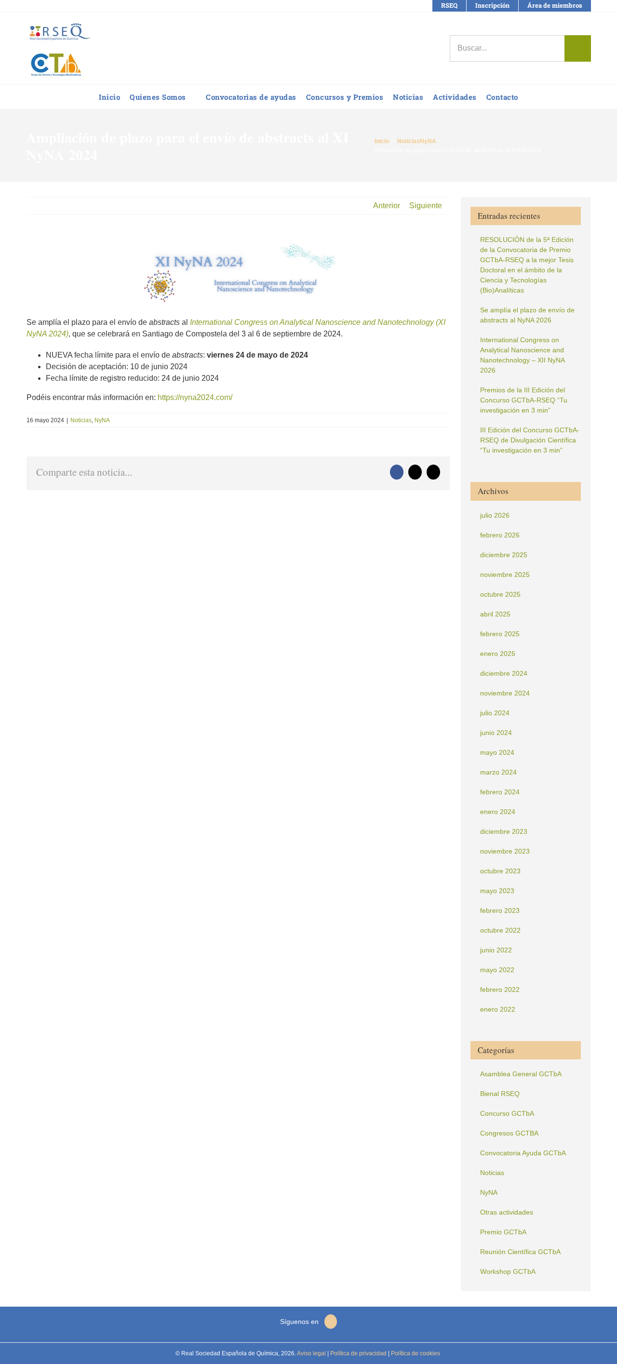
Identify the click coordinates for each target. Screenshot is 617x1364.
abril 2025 (495, 614)
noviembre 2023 (505, 851)
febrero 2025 (500, 634)
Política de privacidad (358, 1353)
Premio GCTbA (503, 1232)
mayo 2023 (497, 891)
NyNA (102, 420)
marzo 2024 (498, 772)
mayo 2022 (497, 970)
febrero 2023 (500, 910)
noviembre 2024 (505, 693)
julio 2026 (495, 515)
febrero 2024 (500, 792)
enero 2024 (497, 812)
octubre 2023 (500, 871)
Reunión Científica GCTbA (520, 1252)
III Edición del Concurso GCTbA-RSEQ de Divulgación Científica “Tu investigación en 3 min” (529, 440)
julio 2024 (495, 713)
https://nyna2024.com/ (195, 397)
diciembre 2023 (503, 831)
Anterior (386, 205)
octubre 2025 (500, 594)
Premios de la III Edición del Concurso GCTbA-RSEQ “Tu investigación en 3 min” (523, 400)
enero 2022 (497, 1009)
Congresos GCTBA (509, 1133)
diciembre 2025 (503, 555)
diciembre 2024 (503, 673)
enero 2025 (497, 653)
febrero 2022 (500, 989)
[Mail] (330, 1321)
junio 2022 (496, 950)
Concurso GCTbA (507, 1113)
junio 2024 (496, 732)
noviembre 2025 (505, 574)
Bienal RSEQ (500, 1093)
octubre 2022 (500, 930)
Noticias (81, 420)
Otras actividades (506, 1212)
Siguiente (425, 205)
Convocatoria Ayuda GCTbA (523, 1153)
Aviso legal (311, 1353)
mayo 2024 (497, 752)
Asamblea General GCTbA (521, 1074)
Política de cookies (414, 1353)
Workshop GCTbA (508, 1271)
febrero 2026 (500, 535)
